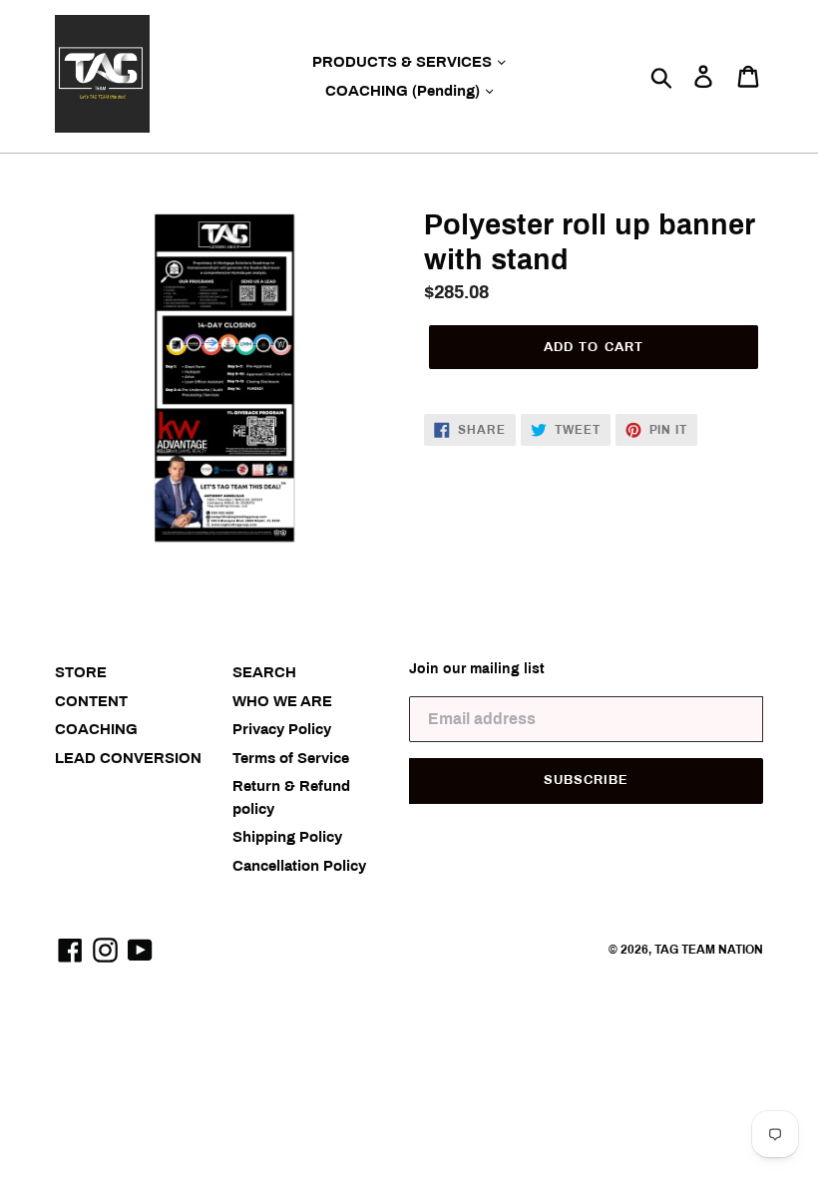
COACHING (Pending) (404, 91)
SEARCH (264, 672)
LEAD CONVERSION (128, 758)
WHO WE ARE (282, 701)
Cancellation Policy (299, 866)
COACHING (96, 729)
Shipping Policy (287, 837)
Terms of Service (290, 758)
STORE (81, 672)
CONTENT (91, 701)
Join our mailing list (477, 668)
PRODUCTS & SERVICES (404, 62)
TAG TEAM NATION (708, 950)
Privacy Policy (281, 729)
